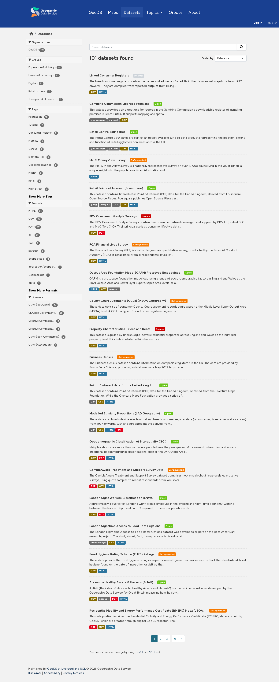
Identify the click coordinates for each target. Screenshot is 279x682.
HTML (102, 92)
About (194, 12)
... (171, 637)
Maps (113, 12)
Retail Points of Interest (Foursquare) (116, 188)
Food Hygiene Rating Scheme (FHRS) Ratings (122, 554)
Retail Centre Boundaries (107, 132)
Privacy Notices (73, 673)
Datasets (132, 12)
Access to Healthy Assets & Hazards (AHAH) (121, 582)
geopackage (98, 120)
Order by (207, 58)
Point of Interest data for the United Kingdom (122, 385)
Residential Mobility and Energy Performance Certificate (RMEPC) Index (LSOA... (147, 610)
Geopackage (98, 542)
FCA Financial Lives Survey (109, 244)
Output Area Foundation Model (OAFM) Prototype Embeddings (135, 272)
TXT (115, 204)
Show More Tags (40, 196)
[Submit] (242, 47)
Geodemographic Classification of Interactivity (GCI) (128, 441)
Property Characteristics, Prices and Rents (120, 329)
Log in (258, 22)
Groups (176, 12)
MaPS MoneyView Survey (107, 160)
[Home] (31, 34)
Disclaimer (34, 673)
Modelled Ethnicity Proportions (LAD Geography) (125, 413)
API (141, 652)
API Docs (154, 652)
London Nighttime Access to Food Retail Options (125, 526)
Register (271, 22)
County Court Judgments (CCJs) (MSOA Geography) (128, 300)
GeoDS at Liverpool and (66, 668)
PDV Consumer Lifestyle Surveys (113, 216)
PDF (101, 233)
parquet (113, 120)
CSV (93, 92)
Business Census (101, 357)
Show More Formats (43, 290)
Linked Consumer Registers (109, 75)
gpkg (94, 204)
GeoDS (95, 12)
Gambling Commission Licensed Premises (119, 104)
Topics (153, 12)
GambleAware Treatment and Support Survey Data (126, 470)
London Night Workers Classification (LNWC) (122, 498)
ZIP (93, 401)
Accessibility (52, 673)
